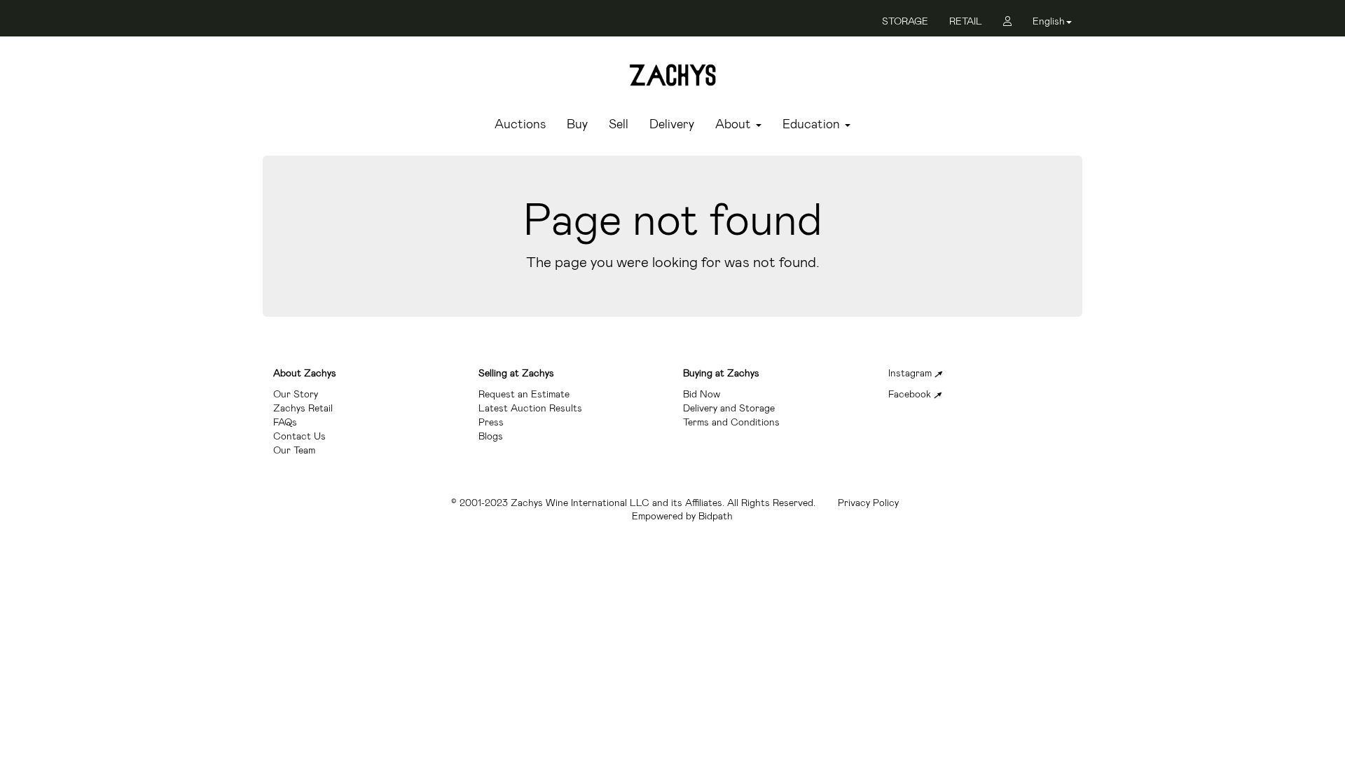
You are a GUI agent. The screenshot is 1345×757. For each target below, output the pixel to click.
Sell (618, 124)
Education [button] (812, 124)
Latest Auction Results (530, 408)
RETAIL (965, 21)
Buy (577, 124)
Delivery (671, 124)
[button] (1052, 24)
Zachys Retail (303, 408)
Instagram (911, 373)
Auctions (520, 124)
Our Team (294, 450)
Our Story (295, 394)
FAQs (285, 422)
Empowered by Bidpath (682, 516)
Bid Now (701, 394)
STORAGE (905, 21)
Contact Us (299, 436)
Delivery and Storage (729, 408)
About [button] (734, 124)
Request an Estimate (524, 394)
